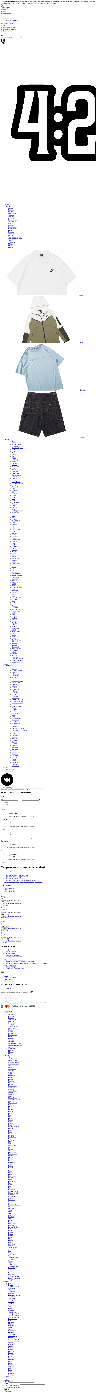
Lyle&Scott (15, 572)
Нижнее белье (16, 706)
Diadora (14, 494)
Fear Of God (16, 521)
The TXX (15, 641)
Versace (14, 653)
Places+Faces (16, 611)
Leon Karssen (16, 563)
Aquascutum (16, 453)
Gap (13, 528)
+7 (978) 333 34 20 (12, 1004)
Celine (14, 480)
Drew (13, 500)
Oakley (14, 592)
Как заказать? (8, 771)
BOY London (16, 466)
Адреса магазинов (10, 977)
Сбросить (4, 862)
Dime (13, 497)
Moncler (14, 580)
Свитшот (11, 235)
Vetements (15, 655)
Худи (10, 240)
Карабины (15, 764)
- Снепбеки (15, 689)
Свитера (11, 233)
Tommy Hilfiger (17, 648)
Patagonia (15, 607)
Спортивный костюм (15, 238)
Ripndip (14, 623)
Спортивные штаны (14, 237)
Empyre (14, 507)
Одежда (6, 204)
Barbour (14, 463)
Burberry (14, 468)
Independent (15, 546)
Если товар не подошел (12, 955)
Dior (13, 499)
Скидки (6, 767)
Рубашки (11, 232)
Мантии (10, 223)
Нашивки (15, 762)
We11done (15, 657)
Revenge (14, 619)
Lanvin (14, 562)
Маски (14, 761)
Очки (13, 715)
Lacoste (14, 560)
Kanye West (15, 558)
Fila (13, 517)
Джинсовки (12, 213)
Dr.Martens (15, 502)
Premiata (14, 614)
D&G (13, 488)
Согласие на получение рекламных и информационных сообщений (26, 963)
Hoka (13, 543)
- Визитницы (16, 723)
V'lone (14, 652)
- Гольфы (15, 696)
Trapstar (14, 645)
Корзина (3, 11)
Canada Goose (16, 475)
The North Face (16, 640)
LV (13, 570)
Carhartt (14, 477)
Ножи (14, 759)
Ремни (14, 708)
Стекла (14, 733)
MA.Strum (15, 579)
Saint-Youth (15, 628)
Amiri (13, 451)
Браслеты (15, 744)
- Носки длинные (17, 701)
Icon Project (13, 844)
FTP (13, 526)
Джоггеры (11, 216)
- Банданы (15, 684)
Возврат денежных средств (13, 957)
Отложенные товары (11, 20)
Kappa (14, 553)
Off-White (15, 599)
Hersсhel (14, 541)
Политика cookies (10, 965)
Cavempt (14, 478)
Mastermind (15, 577)
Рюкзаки (15, 677)
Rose (13, 624)
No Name (15, 590)
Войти (3, 23)
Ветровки (11, 211)
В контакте (8, 988)
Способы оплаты (9, 953)
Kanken (14, 550)
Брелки (14, 745)
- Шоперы (15, 675)
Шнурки (14, 710)
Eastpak (14, 504)
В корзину (4, 903)
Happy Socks (16, 536)
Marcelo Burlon (16, 573)
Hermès (14, 538)
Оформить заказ (6, 13)
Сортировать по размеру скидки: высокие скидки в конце (23, 880)
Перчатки (15, 713)
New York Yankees (17, 587)
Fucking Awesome (17, 511)
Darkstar (14, 490)
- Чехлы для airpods (18, 728)
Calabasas (15, 471)
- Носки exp (16, 698)
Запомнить (6, 33)
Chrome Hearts (16, 487)
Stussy (14, 638)
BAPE (14, 461)
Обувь (6, 664)
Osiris (13, 601)
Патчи (14, 750)
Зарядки (10, 1346)
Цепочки (15, 737)
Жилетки (11, 218)
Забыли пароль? (10, 27)
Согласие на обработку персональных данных (19, 961)
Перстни (15, 740)
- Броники (15, 672)
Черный (12, 856)
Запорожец (15, 662)
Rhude (14, 621)
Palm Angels (16, 606)
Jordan (14, 548)
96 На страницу (9, 891)
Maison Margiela (17, 575)
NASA (14, 584)
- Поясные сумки (17, 670)
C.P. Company (16, 470)
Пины (14, 752)
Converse (15, 485)
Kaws (13, 555)
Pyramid (14, 616)
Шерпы (10, 244)
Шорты (10, 245)
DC (13, 492)
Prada (13, 613)
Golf (13, 531)
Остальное (15, 766)
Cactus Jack (15, 473)
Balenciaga (15, 460)
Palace (14, 604)
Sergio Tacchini (16, 631)
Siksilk (14, 630)
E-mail (3, 25)
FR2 (13, 522)
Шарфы (14, 711)
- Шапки (14, 691)
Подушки (15, 754)
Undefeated (15, 650)
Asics (13, 456)
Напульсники (16, 718)
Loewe (14, 567)
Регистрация (9, 23)
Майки (10, 225)
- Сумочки (15, 674)
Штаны (10, 247)
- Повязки (15, 693)
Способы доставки (10, 951)
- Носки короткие (17, 703)
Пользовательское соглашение (14, 968)
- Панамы (15, 687)
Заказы (6, 18)
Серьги (14, 742)
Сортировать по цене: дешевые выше (16, 875)
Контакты (7, 981)
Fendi (13, 516)
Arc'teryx (15, 454)
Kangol (14, 551)
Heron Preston (16, 539)
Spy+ (13, 633)
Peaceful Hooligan (17, 609)
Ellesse (14, 505)
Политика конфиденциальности (14, 960)
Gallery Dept (16, 529)
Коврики (15, 735)
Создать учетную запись (8, 29)
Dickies (14, 495)
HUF (13, 545)
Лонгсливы (12, 221)
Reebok (14, 618)
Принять (57, 3)
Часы (13, 716)
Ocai (13, 596)
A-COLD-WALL (17, 446)
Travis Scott (15, 647)
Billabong (15, 465)
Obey (13, 594)
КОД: (2, 905)
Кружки (14, 757)
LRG (13, 568)
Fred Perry (15, 524)
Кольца (14, 738)
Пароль (3, 27)
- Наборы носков (17, 699)
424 (13, 441)
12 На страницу (9, 888)
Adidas (14, 443)
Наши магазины (9, 769)
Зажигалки (15, 747)
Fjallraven (15, 519)
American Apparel (17, 448)
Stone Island (15, 636)
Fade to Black (16, 512)
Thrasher (14, 643)
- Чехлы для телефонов (19, 730)
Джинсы (11, 215)
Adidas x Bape (16, 444)
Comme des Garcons (18, 483)
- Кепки (14, 686)
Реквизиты (7, 979)
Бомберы (11, 210)
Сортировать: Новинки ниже (13, 878)
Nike (13, 589)
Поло (10, 230)
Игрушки (15, 749)
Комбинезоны (12, 228)
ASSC (14, 458)
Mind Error (15, 582)
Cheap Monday (16, 482)
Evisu (13, 509)
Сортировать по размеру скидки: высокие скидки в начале (23, 882)
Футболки (11, 242)
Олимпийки (12, 227)
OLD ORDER (16, 597)
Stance (14, 635)
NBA (13, 585)
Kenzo (14, 556)
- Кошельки (15, 721)
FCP (13, 514)
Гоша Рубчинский (17, 660)
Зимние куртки (13, 220)
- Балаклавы (16, 682)
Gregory (14, 533)
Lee (13, 565)
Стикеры (15, 755)
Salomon (14, 626)
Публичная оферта (10, 967)
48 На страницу (9, 890)
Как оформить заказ (10, 950)
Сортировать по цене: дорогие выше (16, 877)
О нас (6, 976)
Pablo (13, 602)
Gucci (14, 534)
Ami (13, 449)
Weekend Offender (17, 658)
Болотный (13, 854)
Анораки (11, 208)
